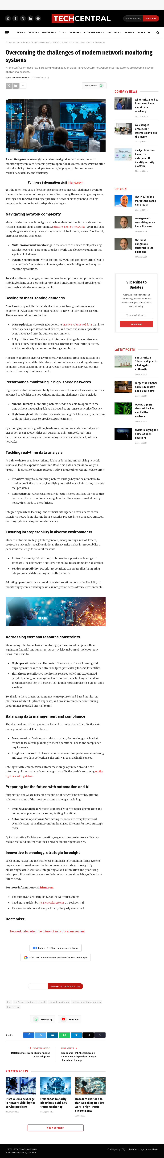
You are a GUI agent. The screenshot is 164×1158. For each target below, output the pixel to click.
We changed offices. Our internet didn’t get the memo (146, 130)
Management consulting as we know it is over (145, 222)
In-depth (48, 32)
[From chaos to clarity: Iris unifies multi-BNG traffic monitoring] (55, 1085)
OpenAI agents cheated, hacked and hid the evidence (144, 410)
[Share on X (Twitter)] (9, 86)
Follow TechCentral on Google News (58, 947)
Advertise (144, 32)
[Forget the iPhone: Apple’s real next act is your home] (123, 387)
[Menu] (7, 32)
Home (8, 42)
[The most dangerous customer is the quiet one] (123, 244)
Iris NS (42, 1002)
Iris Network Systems (18, 77)
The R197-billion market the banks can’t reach (145, 201)
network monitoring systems (87, 1002)
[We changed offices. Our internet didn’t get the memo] (123, 129)
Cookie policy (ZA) (116, 1149)
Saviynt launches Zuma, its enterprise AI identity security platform (145, 158)
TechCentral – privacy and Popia (143, 1149)
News (19, 32)
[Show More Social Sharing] (22, 86)
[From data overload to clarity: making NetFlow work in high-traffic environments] (90, 1085)
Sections (113, 32)
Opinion (74, 32)
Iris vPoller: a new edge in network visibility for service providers (20, 1103)
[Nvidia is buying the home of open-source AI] (123, 434)
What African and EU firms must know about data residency (146, 105)
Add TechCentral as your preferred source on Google (58, 957)
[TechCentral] (82, 18)
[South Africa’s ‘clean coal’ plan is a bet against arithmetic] (123, 361)
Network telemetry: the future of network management (47, 931)
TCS (61, 32)
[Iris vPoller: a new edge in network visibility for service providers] (21, 1085)
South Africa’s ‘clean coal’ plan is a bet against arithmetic (146, 363)
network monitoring (59, 1002)
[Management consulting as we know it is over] (123, 222)
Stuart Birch (13, 1007)
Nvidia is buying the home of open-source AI (146, 434)
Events (129, 32)
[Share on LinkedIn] (15, 86)
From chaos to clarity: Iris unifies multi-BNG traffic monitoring (53, 1103)
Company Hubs (93, 32)
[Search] (157, 32)
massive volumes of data (77, 324)
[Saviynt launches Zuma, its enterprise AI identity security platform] (123, 154)
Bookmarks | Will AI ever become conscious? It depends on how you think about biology (79, 1057)
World (33, 32)
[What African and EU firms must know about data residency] (123, 103)
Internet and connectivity (33, 42)
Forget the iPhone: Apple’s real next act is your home (146, 387)
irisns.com (75, 182)
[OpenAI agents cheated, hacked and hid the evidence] (123, 408)
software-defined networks (68, 226)
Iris (8, 1002)
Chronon (32, 1152)
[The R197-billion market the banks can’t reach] (123, 201)
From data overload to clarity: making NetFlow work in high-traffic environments (89, 1104)
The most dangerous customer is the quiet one (144, 246)
